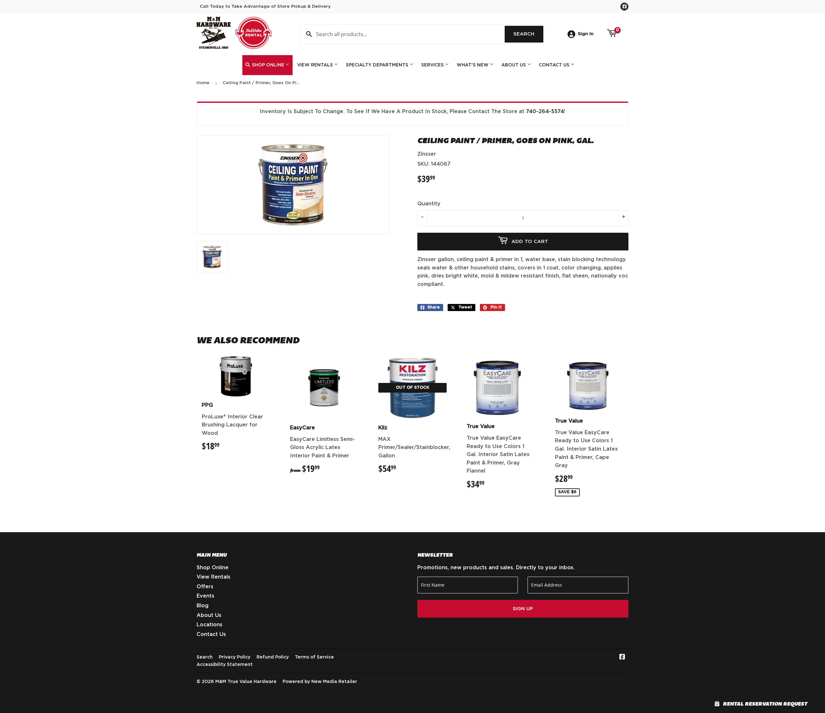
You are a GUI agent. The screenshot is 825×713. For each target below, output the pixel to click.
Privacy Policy (234, 657)
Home (203, 83)
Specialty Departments (378, 65)
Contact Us (555, 65)
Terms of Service (314, 657)
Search (528, 34)
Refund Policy (273, 657)
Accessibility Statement (225, 664)
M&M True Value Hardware (246, 681)
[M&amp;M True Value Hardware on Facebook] (622, 657)
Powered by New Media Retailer (320, 681)
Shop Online (268, 65)
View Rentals (315, 65)
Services (433, 65)
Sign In (586, 34)
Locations (209, 624)
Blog (203, 605)
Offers (205, 586)
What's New (473, 65)
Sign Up (523, 608)
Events (205, 596)
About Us (514, 65)
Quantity (429, 203)
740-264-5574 (545, 111)
